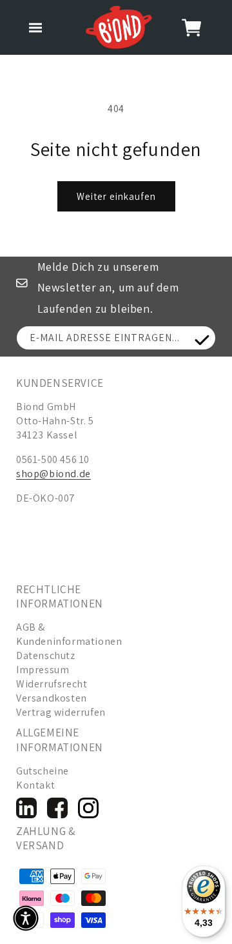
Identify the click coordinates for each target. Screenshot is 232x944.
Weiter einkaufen (116, 196)
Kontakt (35, 785)
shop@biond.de (53, 473)
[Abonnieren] (202, 340)
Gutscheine (42, 771)
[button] (35, 27)
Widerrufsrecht (51, 684)
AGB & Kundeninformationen (65, 634)
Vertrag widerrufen (61, 712)
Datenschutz (45, 655)
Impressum (42, 669)
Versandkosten (51, 698)
